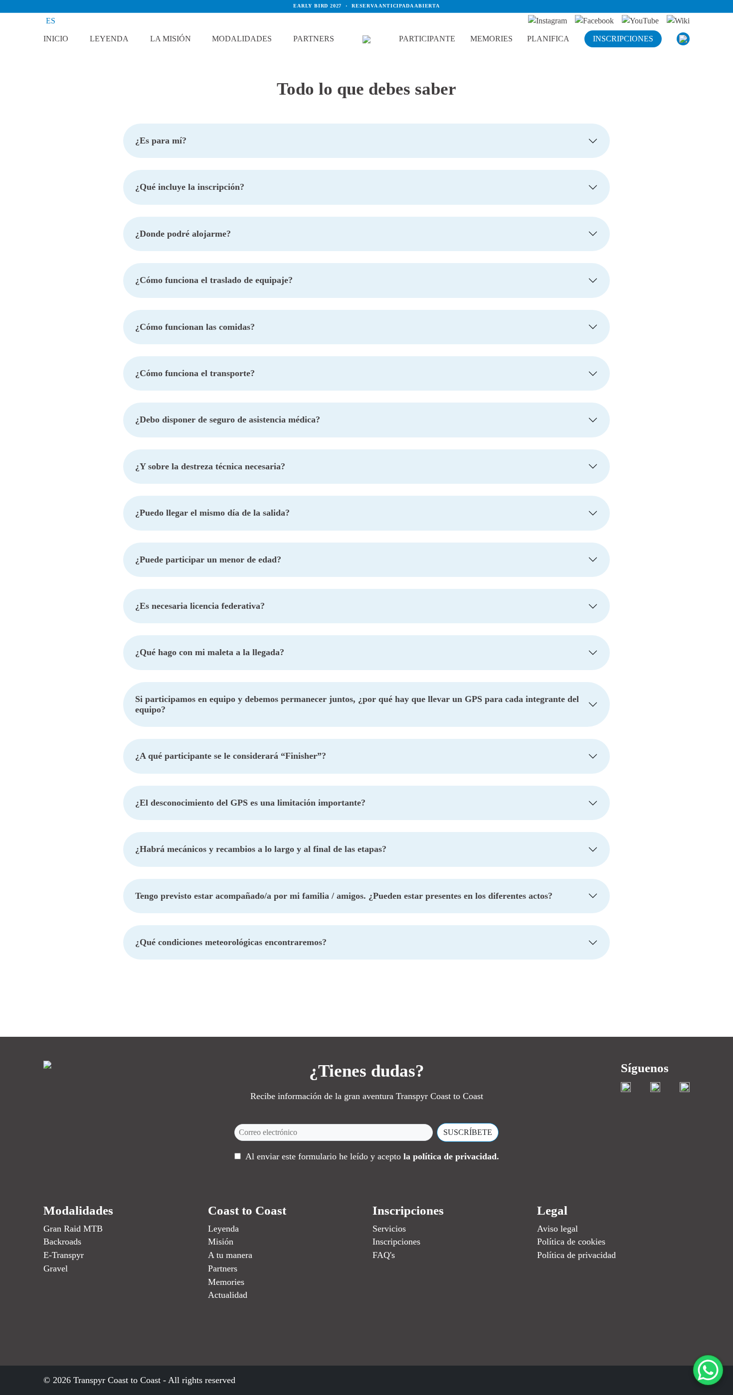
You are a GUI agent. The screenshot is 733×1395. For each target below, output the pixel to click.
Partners (313, 38)
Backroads (62, 1242)
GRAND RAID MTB (258, 53)
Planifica (548, 38)
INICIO (55, 38)
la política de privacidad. (451, 1156)
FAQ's (383, 1255)
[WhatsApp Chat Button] (708, 1370)
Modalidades (242, 38)
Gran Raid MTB (73, 1229)
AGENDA (438, 53)
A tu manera (230, 1255)
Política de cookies (571, 1242)
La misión (170, 38)
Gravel (55, 1268)
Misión (220, 1242)
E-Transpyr (63, 1255)
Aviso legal (557, 1229)
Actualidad (227, 1295)
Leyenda (109, 38)
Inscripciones (396, 1242)
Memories (491, 38)
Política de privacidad (576, 1255)
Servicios (389, 1229)
